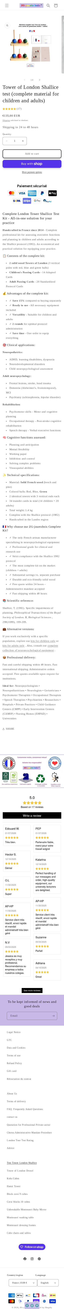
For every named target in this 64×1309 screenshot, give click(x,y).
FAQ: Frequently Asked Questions (25, 1109)
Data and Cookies (16, 1047)
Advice (10, 1148)
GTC (9, 1040)
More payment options (32, 172)
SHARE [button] (10, 729)
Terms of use (13, 1055)
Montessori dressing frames (21, 1225)
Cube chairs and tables (19, 1233)
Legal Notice (13, 1032)
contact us (12, 1117)
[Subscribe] (53, 1016)
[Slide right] (39, 80)
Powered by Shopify (43, 1307)
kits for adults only (14, 645)
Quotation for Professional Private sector (29, 1125)
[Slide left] (24, 80)
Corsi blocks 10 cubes (18, 1202)
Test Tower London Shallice (22, 1163)
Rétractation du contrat (19, 1079)
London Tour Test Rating (20, 1140)
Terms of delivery (16, 1101)
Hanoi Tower (14, 1186)
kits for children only (43, 641)
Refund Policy (14, 1063)
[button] (7, 5)
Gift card (11, 1071)
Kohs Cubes (13, 1178)
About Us (12, 1093)
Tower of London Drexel (20, 1170)
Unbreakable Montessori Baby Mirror (26, 1209)
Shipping (6, 120)
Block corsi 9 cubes (17, 1194)
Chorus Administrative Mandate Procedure (29, 1132)
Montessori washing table (20, 1217)
